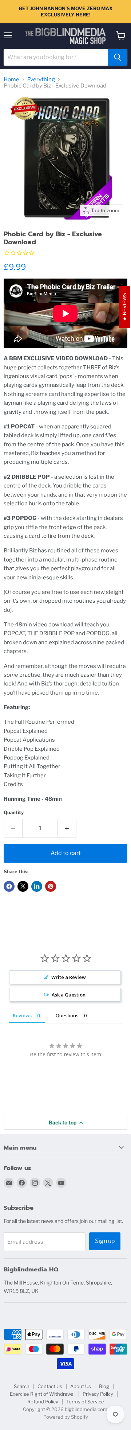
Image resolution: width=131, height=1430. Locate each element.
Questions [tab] (67, 1015)
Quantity (14, 812)
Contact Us (49, 1386)
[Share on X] (22, 886)
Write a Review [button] (68, 977)
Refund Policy (42, 1401)
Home (11, 80)
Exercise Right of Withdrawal (42, 1394)
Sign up (105, 1240)
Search (21, 1386)
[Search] (117, 57)
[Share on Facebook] (9, 886)
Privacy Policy (98, 1394)
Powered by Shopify (65, 1417)
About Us (80, 1386)
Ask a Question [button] (69, 994)
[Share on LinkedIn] (36, 886)
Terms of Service (85, 1401)
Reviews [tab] (22, 1015)
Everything (41, 80)
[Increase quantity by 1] (67, 828)
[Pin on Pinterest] (50, 886)
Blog (104, 1386)
